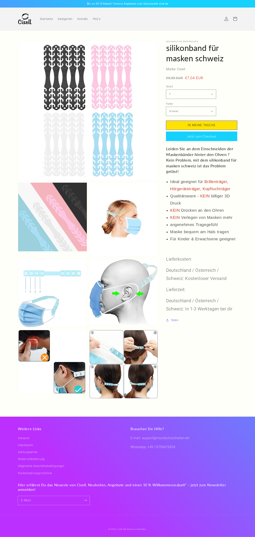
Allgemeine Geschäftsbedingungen (41, 466)
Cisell (119, 529)
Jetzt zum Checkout (202, 136)
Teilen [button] (174, 320)
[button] (217, 19)
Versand (23, 438)
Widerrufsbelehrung (31, 459)
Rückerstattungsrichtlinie (35, 473)
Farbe (169, 103)
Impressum (25, 445)
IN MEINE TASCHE (202, 125)
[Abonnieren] (85, 500)
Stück (169, 86)
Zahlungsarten (28, 452)
